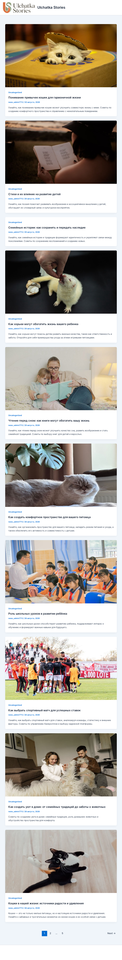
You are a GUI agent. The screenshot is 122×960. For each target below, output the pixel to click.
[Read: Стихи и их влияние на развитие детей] (61, 152)
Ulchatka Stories (51, 7)
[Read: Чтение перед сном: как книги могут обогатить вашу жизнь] (61, 378)
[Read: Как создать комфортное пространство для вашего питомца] (61, 475)
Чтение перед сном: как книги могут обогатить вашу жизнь (49, 420)
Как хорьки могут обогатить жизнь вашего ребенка (43, 324)
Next (111, 933)
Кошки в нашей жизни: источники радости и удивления (46, 903)
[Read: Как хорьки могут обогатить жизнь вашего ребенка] (61, 282)
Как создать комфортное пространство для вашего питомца (49, 517)
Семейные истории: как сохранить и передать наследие (47, 227)
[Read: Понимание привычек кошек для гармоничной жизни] (61, 55)
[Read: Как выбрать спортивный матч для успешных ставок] (61, 668)
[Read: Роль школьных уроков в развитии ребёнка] (61, 571)
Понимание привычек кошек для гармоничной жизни (44, 97)
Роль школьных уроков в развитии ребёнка (37, 613)
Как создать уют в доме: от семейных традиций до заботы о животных (56, 806)
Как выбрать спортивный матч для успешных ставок (44, 710)
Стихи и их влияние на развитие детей (34, 194)
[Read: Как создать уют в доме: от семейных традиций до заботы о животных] (61, 764)
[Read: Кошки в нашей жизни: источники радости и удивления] (61, 861)
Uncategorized (15, 92)
